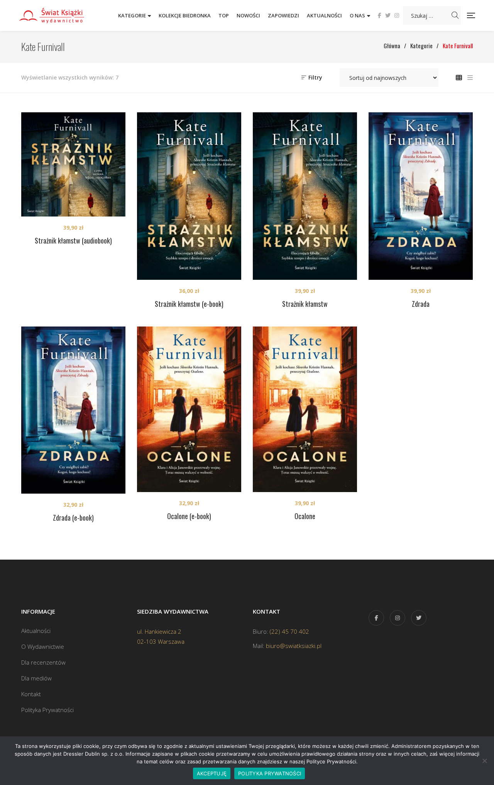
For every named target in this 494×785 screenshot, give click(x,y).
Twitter (388, 15)
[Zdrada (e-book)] (73, 410)
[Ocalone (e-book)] (189, 409)
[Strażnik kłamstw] (305, 196)
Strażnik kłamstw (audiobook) (73, 240)
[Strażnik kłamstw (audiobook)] (73, 164)
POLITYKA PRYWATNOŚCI (269, 773)
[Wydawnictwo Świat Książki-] (59, 15)
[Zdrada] (421, 196)
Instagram (396, 15)
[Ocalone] (305, 409)
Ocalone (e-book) (189, 516)
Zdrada (421, 304)
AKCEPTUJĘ (212, 773)
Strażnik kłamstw (305, 304)
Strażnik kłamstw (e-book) (189, 304)
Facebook (379, 15)
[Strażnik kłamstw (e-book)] (189, 196)
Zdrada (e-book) (73, 518)
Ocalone (304, 516)
